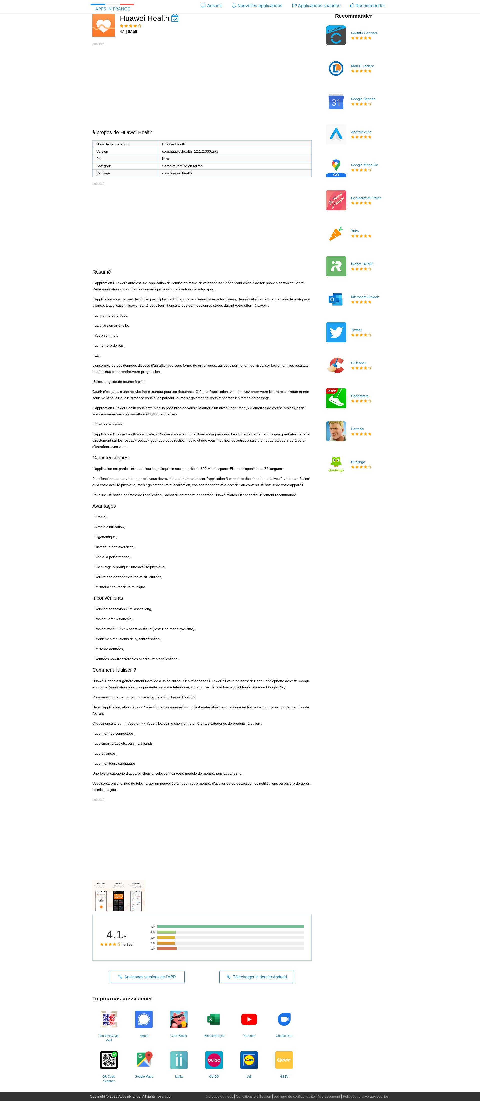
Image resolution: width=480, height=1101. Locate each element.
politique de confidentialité (294, 1096)
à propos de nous (219, 1096)
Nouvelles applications (260, 5)
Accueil (214, 5)
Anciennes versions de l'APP (150, 977)
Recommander (370, 5)
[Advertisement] (202, 82)
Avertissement (329, 1096)
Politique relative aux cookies (366, 1096)
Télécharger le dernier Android (259, 977)
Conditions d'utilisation (253, 1096)
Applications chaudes (319, 5)
